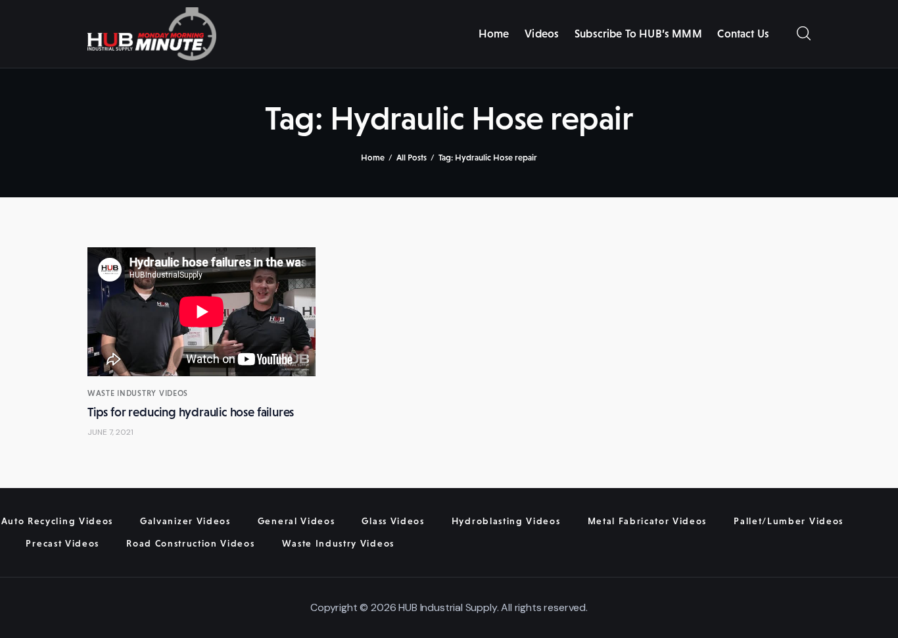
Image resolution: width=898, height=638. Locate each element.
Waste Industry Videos (137, 393)
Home (373, 157)
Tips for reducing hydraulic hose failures (190, 412)
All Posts (411, 157)
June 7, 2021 (110, 432)
